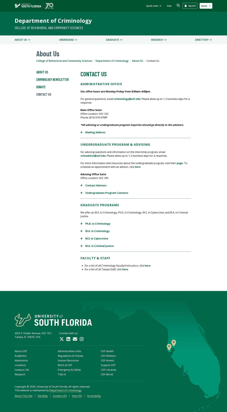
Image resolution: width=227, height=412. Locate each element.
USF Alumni (107, 360)
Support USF (108, 365)
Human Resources (68, 360)
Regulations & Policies (70, 356)
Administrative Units (69, 351)
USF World (107, 374)
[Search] (178, 5)
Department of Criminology (53, 20)
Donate (41, 87)
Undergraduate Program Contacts (104, 193)
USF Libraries (108, 369)
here (138, 167)
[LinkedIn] (68, 339)
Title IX (62, 374)
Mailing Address (92, 132)
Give (169, 5)
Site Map (43, 396)
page (180, 163)
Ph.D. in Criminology (95, 224)
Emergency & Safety (69, 369)
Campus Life (22, 369)
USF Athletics (108, 356)
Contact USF (60, 396)
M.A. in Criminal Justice (97, 246)
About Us (137, 61)
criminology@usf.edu (127, 99)
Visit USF (77, 396)
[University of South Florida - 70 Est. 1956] (34, 5)
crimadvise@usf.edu (93, 155)
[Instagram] (81, 339)
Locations (20, 365)
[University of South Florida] (53, 319)
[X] (61, 339)
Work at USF (65, 365)
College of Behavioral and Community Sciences (49, 27)
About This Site (23, 396)
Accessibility (94, 396)
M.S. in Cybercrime (94, 238)
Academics (21, 356)
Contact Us (43, 94)
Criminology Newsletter (52, 79)
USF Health (107, 351)
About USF (21, 351)
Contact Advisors (93, 185)
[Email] (75, 339)
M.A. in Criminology (94, 231)
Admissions (21, 360)
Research (20, 374)
